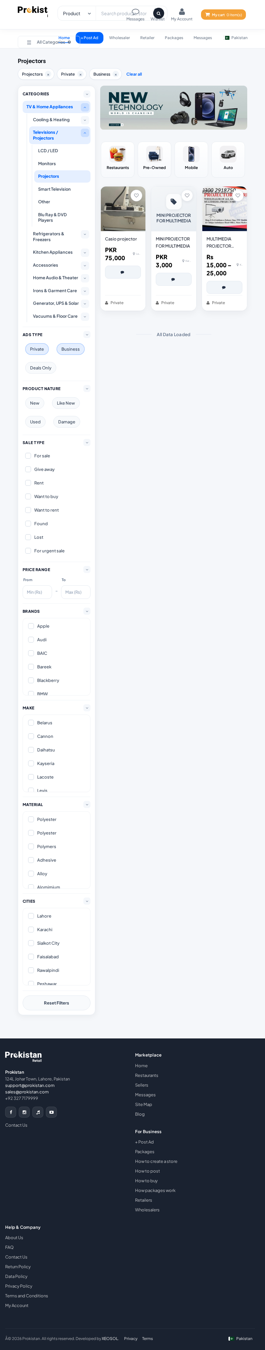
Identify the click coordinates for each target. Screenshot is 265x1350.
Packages (174, 37)
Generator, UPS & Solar (56, 303)
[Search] (158, 13)
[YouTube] (51, 1112)
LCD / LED (48, 150)
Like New (66, 403)
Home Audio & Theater (55, 277)
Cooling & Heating (51, 119)
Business (70, 349)
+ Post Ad (89, 37)
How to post (147, 1171)
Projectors (48, 176)
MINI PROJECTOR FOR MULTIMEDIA (173, 242)
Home (141, 1065)
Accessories (45, 265)
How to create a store (156, 1161)
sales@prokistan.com (27, 1091)
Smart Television (54, 189)
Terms (147, 1338)
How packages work (155, 1190)
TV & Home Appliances (49, 106)
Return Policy (18, 1266)
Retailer (147, 37)
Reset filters (56, 1002)
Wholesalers (147, 1209)
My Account (16, 1305)
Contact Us (16, 1125)
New (34, 403)
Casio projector (121, 238)
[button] (49, 42)
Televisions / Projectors (45, 135)
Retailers (143, 1200)
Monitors (47, 163)
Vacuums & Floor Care (55, 316)
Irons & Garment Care (55, 290)
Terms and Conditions (26, 1295)
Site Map (143, 1104)
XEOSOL (110, 1338)
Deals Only (40, 367)
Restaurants (146, 1075)
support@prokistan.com (30, 1085)
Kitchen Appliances (53, 252)
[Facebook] (10, 1112)
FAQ (9, 1247)
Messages (203, 37)
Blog (140, 1114)
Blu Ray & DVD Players (52, 217)
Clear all (134, 74)
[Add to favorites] (136, 195)
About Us (14, 1237)
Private (37, 349)
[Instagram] (24, 1112)
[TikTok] (37, 1112)
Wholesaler (119, 37)
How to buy (146, 1180)
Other (44, 201)
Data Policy (16, 1276)
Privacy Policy (18, 1286)
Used (35, 421)
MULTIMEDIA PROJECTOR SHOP (219, 243)
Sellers (141, 1085)
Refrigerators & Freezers (48, 236)
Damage (66, 421)
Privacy (131, 1338)
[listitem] (117, 160)
